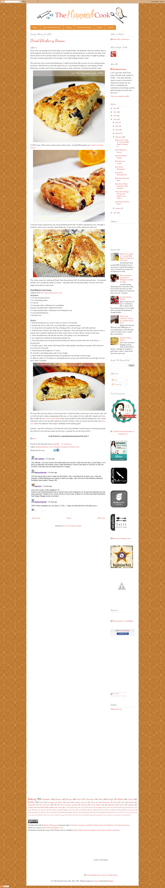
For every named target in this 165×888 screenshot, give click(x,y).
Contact (99, 27)
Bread (41, 802)
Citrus (51, 447)
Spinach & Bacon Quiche (121, 156)
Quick (126, 807)
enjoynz (95, 881)
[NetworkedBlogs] (122, 630)
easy (103, 810)
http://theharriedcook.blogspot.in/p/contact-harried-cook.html (96, 830)
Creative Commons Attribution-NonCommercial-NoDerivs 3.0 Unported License (100, 825)
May (117, 126)
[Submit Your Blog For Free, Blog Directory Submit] (115, 693)
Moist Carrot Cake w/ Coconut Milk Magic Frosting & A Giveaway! (127, 257)
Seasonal (84, 805)
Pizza (38, 812)
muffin (62, 812)
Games (118, 695)
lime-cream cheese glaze (50, 418)
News (112, 695)
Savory (133, 807)
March (117, 133)
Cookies (31, 807)
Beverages (116, 812)
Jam (41, 815)
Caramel (83, 807)
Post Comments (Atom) (73, 526)
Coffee (94, 812)
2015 (115, 108)
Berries (131, 802)
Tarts (105, 815)
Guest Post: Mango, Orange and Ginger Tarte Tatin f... (122, 195)
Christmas (86, 812)
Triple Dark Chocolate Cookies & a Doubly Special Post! (126, 319)
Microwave (48, 815)
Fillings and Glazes (69, 810)
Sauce (44, 812)
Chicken (90, 807)
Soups (50, 812)
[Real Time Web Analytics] (4, 887)
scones (110, 810)
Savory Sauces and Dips (69, 805)
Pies (73, 815)
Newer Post (36, 518)
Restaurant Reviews (84, 27)
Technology (116, 696)
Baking (38, 447)
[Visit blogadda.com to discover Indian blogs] (100, 875)
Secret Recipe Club (97, 805)
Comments (117, 384)
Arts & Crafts (121, 696)
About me (94, 802)
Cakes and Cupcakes (40, 810)
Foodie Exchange (130, 812)
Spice (56, 812)
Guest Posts (108, 807)
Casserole (78, 812)
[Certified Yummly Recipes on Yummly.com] (123, 434)
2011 (115, 213)
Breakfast (45, 447)
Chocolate (90, 799)
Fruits (79, 810)
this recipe (44, 293)
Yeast (68, 802)
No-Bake (55, 815)
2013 (115, 116)
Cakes (123, 802)
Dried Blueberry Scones (120, 151)
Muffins (31, 802)
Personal (112, 696)
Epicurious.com (56, 293)
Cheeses (121, 805)
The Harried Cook (119, 69)
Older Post (101, 518)
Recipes (69, 27)
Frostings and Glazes (67, 447)
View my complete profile (120, 96)
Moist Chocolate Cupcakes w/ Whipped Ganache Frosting (126, 278)
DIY (122, 812)
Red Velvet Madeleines (120, 168)
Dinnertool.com (116, 709)
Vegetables (32, 805)
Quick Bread (41, 807)
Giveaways (31, 812)
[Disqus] (68, 483)
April (117, 130)
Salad (85, 815)
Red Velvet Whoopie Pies (121, 173)
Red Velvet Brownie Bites (122, 179)
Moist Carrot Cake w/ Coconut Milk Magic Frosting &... (122, 143)
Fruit (77, 447)
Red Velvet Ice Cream (120, 162)
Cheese (51, 810)
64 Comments (66, 444)
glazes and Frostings (114, 815)
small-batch (126, 815)
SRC (55, 805)
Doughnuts (99, 807)
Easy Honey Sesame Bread (122, 203)
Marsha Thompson (50, 825)
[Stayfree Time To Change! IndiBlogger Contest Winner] (119, 460)
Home (35, 27)
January (118, 208)
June (117, 122)
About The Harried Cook (52, 27)
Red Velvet (79, 815)
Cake (29, 810)
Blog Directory (119, 692)
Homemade (118, 807)
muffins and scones (55, 807)
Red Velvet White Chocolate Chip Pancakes (121, 186)
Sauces (91, 810)
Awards (110, 27)
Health (125, 696)
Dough (56, 447)
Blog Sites (125, 692)
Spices (98, 810)
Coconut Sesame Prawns (126, 298)
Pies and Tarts (44, 805)
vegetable (70, 812)
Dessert (58, 799)
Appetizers (111, 805)
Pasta (67, 815)
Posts (115, 380)
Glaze (36, 815)
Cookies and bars (80, 802)
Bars (115, 810)
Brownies (75, 807)
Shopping (115, 695)
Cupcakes (131, 805)
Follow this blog (123, 633)
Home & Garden (123, 695)
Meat (85, 810)
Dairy (121, 810)
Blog (111, 692)
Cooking (58, 810)
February (118, 137)
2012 (115, 119)
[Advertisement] (120, 748)
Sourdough (98, 815)
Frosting (30, 815)
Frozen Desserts (130, 810)
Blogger (111, 881)
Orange (62, 815)
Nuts (101, 799)
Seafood (91, 815)
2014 (115, 112)
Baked (120, 799)
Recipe (69, 799)
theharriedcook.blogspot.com (52, 827)
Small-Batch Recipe (105, 812)
